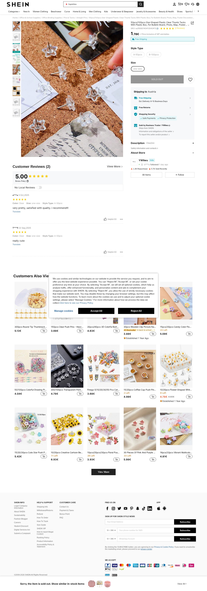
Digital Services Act (22, 530)
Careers (17, 522)
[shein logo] (18, 4)
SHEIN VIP (41, 529)
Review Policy (20, 181)
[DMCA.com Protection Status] (114, 575)
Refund (40, 514)
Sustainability (19, 515)
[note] (137, 338)
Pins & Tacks (69, 18)
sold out (157, 79)
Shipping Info (42, 507)
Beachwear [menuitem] (56, 11)
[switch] (39, 187)
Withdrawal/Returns (45, 510)
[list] (129, 508)
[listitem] (30, 311)
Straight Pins (81, 18)
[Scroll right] (198, 11)
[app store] (159, 510)
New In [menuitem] (26, 11)
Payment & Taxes (67, 510)
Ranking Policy (43, 538)
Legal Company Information (20, 507)
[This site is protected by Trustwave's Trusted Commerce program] (107, 575)
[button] (192, 4)
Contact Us (64, 507)
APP (158, 503)
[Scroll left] (195, 11)
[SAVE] (190, 79)
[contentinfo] (150, 567)
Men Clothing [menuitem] (95, 11)
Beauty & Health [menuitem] (166, 11)
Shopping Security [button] (147, 114)
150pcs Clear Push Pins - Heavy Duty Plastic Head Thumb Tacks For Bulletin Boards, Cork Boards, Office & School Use (67, 327)
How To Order (42, 518)
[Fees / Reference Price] (140, 34)
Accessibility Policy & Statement (45, 546)
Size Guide (41, 525)
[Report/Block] (121, 219)
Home (15, 18)
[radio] (138, 54)
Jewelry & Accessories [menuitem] (146, 11)
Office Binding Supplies (52, 18)
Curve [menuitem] (67, 11)
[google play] (164, 510)
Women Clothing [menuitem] (40, 11)
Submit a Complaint (22, 533)
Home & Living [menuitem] (79, 11)
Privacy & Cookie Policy (164, 547)
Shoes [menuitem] (179, 11)
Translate (16, 212)
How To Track (42, 521)
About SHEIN (19, 512)
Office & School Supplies (29, 18)
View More (103, 472)
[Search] (141, 4)
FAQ (61, 518)
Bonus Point (65, 514)
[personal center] (174, 4)
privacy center (146, 549)
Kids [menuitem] (106, 11)
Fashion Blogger (21, 519)
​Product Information (45, 541)
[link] (180, 4)
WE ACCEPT (110, 560)
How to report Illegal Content (45, 533)
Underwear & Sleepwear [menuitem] (122, 11)
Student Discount (21, 526)
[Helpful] (105, 219)
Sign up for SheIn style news (120, 516)
